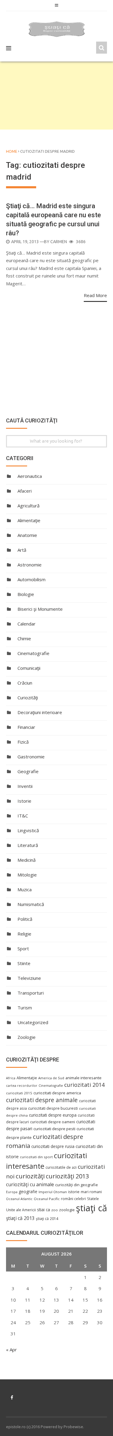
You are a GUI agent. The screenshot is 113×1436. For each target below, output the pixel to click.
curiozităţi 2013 (67, 1176)
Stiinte (23, 963)
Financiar (26, 727)
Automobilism (31, 579)
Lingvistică (28, 830)
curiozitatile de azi (61, 1167)
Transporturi (30, 993)
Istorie (24, 801)
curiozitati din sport (36, 1157)
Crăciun (24, 683)
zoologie (67, 1209)
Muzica (24, 889)
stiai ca (43, 1209)
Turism (24, 1008)
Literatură (27, 845)
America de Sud (51, 1078)
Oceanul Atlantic (19, 1199)
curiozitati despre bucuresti (53, 1108)
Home (11, 151)
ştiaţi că (91, 1208)
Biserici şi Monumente (40, 609)
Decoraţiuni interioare (39, 712)
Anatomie (27, 535)
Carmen (58, 241)
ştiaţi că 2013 (20, 1218)
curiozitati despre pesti (54, 1128)
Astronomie (29, 565)
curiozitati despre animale (42, 1100)
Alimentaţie (28, 520)
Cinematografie (33, 653)
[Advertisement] (56, 95)
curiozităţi (30, 1176)
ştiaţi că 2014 (47, 1218)
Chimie (24, 638)
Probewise (73, 1426)
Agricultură (28, 506)
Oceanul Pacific (47, 1198)
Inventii (25, 786)
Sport (23, 948)
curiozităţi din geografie (76, 1184)
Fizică (23, 742)
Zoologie (26, 1037)
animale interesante (83, 1077)
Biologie (25, 594)
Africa (10, 1078)
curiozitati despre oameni (52, 1121)
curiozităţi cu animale (30, 1184)
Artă (21, 550)
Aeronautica (29, 476)
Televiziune (29, 978)
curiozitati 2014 (84, 1084)
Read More (95, 295)
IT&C (22, 816)
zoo (54, 1210)
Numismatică (30, 904)
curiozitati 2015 (19, 1093)
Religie (24, 934)
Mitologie (27, 875)
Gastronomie (31, 757)
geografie (28, 1191)
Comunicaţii (28, 668)
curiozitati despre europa (53, 1115)
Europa (11, 1192)
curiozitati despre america (57, 1093)
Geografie (28, 771)
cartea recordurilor (21, 1085)
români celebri (73, 1198)
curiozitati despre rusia (52, 1146)
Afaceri (24, 491)
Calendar (26, 624)
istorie (74, 1191)
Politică (24, 919)
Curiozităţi (27, 697)
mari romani (91, 1191)
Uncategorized (32, 1022)
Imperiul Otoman (53, 1192)
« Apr (11, 1350)
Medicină (26, 860)
